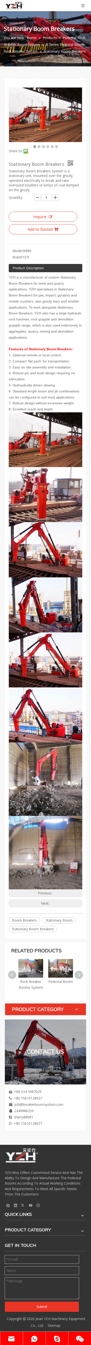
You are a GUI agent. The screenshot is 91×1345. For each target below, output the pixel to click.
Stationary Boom (59, 920)
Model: (17, 250)
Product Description (28, 268)
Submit (41, 1306)
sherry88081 (23, 1117)
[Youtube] (31, 1205)
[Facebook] (8, 1205)
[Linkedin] (16, 1205)
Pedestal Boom (60, 981)
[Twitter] (23, 1205)
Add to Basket (40, 229)
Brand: (17, 257)
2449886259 (24, 1110)
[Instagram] (38, 1205)
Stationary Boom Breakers (33, 929)
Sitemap (54, 1325)
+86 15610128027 (28, 1098)
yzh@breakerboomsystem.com (38, 1104)
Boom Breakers (24, 920)
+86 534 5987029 (27, 1091)
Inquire (39, 216)
